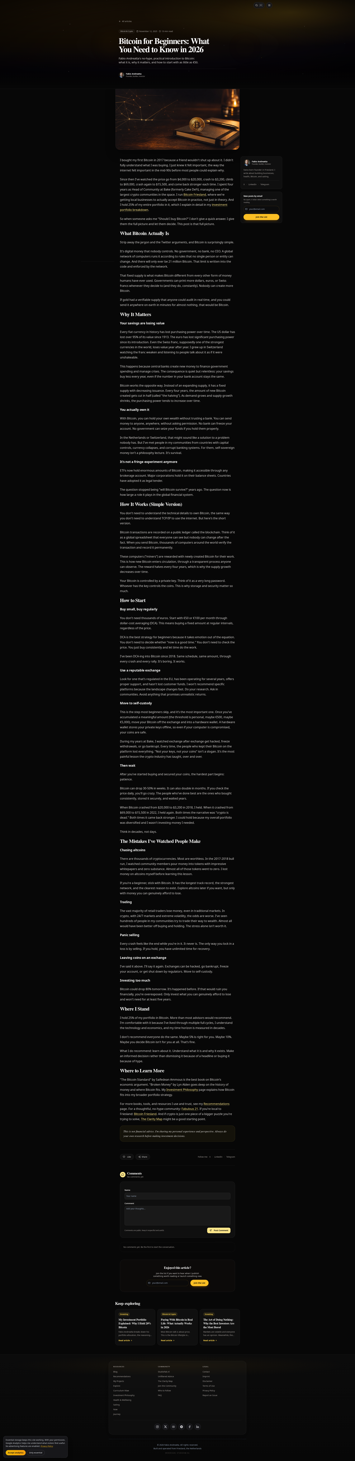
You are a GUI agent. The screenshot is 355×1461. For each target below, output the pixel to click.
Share (144, 1156)
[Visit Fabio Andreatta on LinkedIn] (197, 1427)
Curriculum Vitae (121, 1390)
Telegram (264, 184)
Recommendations (217, 1104)
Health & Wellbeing (122, 1400)
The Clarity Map (151, 1119)
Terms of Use (209, 1386)
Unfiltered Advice (166, 1376)
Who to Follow (164, 1390)
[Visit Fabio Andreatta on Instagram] (157, 1427)
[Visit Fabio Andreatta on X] (165, 1427)
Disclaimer (207, 1381)
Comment (129, 1203)
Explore (116, 1386)
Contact (206, 1371)
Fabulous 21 (190, 1109)
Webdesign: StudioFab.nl (177, 1453)
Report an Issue (210, 1395)
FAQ (160, 1395)
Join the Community (167, 1386)
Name (127, 1190)
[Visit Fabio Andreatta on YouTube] (173, 1427)
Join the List (261, 217)
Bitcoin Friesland (194, 194)
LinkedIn (252, 184)
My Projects (118, 1381)
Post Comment (221, 1230)
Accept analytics (15, 1452)
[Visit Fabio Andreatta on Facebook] (189, 1427)
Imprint (206, 1376)
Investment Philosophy (182, 1090)
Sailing (116, 1404)
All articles (127, 21)
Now (115, 1409)
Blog (115, 1371)
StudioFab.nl (164, 1371)
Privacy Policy (47, 1446)
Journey (116, 1414)
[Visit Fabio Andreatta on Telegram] (181, 1427)
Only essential (35, 1452)
